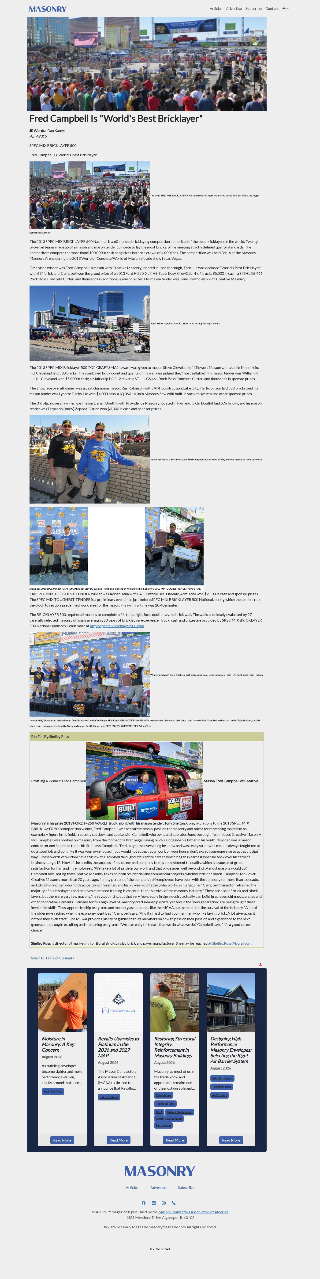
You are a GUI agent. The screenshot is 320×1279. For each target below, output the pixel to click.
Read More (62, 1140)
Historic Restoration (179, 1112)
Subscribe (254, 8)
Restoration (163, 1125)
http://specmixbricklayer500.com (117, 625)
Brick (159, 1112)
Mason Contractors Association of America (193, 1212)
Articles (216, 8)
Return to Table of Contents (52, 958)
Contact (272, 8)
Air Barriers (219, 1095)
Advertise (234, 8)
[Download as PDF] (260, 964)
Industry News (109, 1097)
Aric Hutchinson (222, 1078)
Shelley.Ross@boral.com (231, 943)
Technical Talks (53, 1091)
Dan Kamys (56, 130)
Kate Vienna (163, 1095)
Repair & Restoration (169, 1118)
